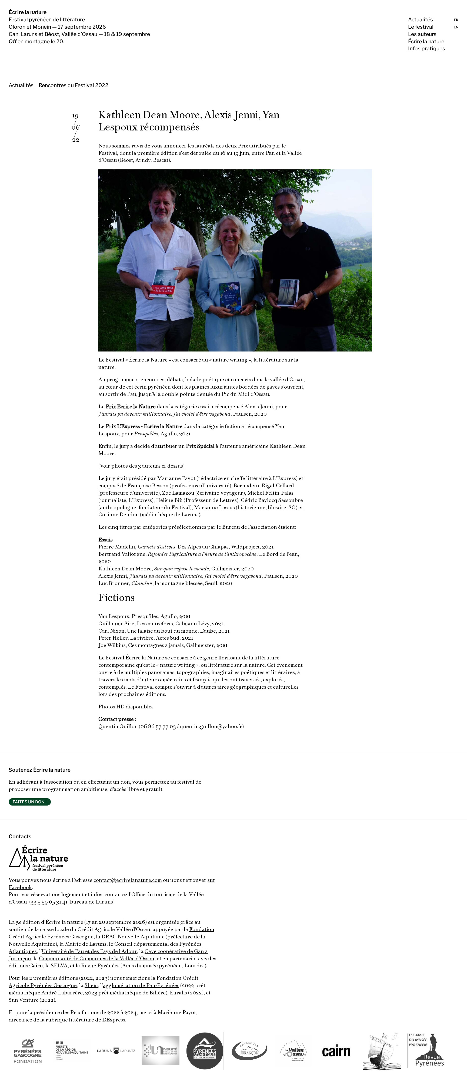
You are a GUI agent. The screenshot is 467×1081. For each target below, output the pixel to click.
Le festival (420, 27)
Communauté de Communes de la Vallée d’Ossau (96, 959)
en (456, 27)
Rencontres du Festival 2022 (73, 85)
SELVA (59, 966)
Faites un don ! (29, 801)
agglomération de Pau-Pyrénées (141, 985)
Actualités (420, 19)
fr (456, 20)
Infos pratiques (426, 48)
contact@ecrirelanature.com (128, 880)
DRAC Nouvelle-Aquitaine (133, 937)
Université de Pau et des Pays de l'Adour (89, 951)
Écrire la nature (27, 12)
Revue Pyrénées (100, 966)
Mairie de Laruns (85, 944)
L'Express (113, 1020)
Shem (91, 985)
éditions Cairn (26, 966)
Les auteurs (422, 34)
